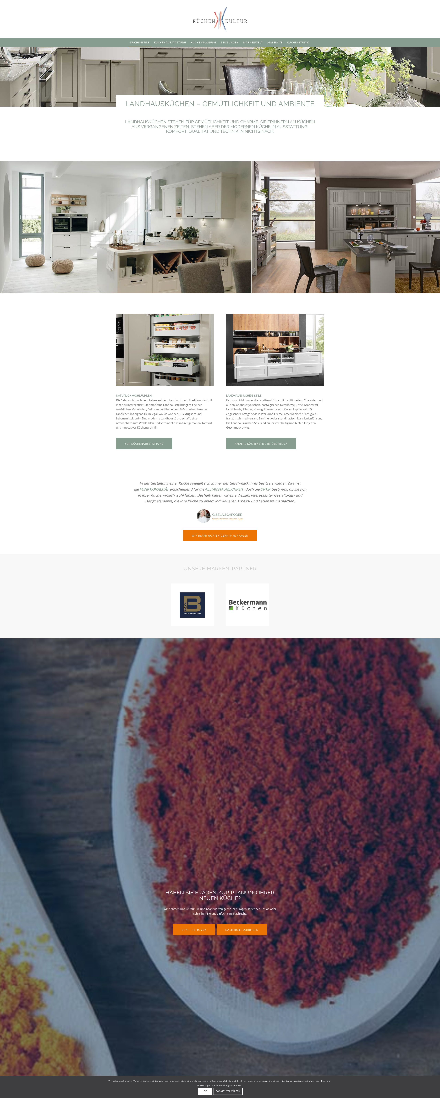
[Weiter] (432, 227)
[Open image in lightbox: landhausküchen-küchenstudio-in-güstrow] (248, 289)
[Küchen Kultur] (220, 19)
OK (205, 1091)
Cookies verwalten (228, 1091)
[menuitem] (140, 42)
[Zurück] (8, 227)
